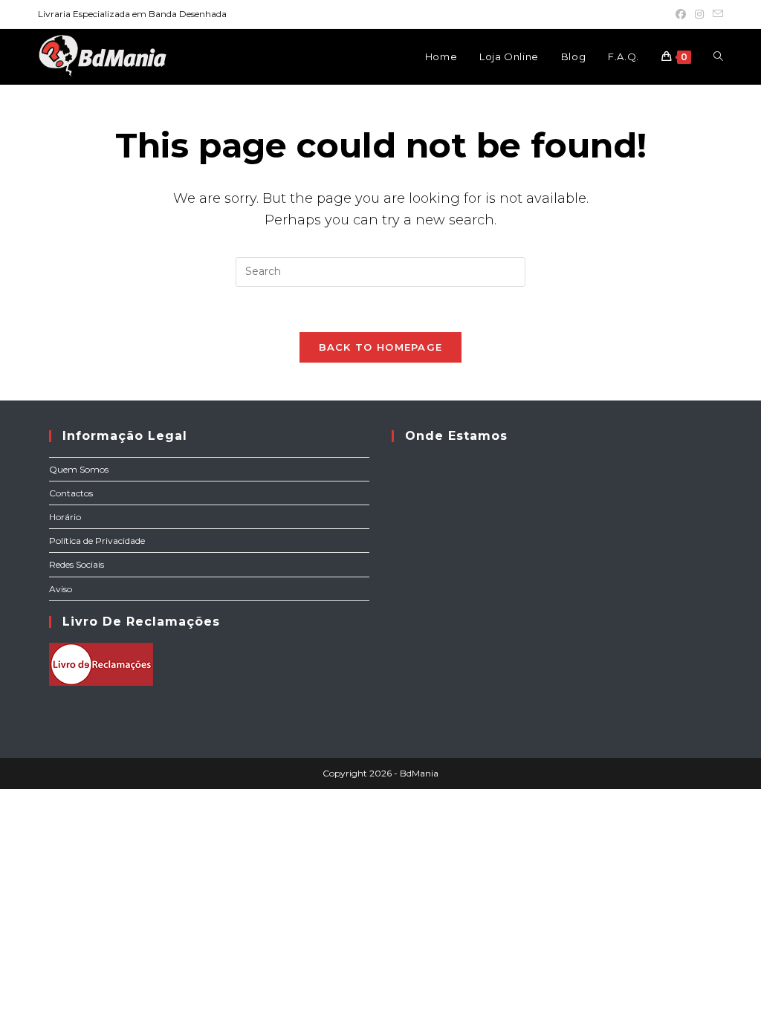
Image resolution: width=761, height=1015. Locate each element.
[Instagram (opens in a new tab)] (699, 14)
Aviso (60, 588)
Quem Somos (79, 469)
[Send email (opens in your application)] (715, 14)
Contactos (71, 493)
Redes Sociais (76, 564)
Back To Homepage (381, 347)
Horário (65, 516)
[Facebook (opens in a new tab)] (680, 14)
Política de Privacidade (97, 540)
